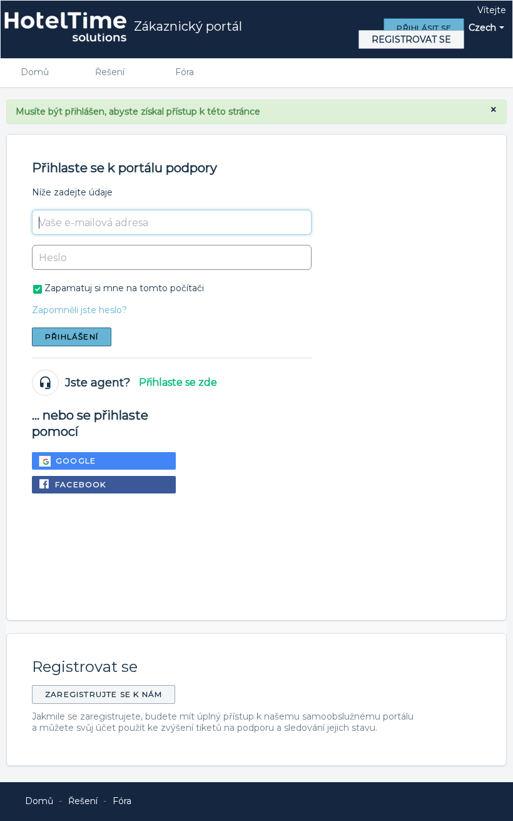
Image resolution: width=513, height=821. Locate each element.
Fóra (184, 72)
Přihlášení (71, 336)
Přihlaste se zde (178, 382)
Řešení (109, 72)
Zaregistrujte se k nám (103, 694)
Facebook (80, 484)
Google (76, 460)
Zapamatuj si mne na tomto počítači (124, 288)
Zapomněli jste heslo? (79, 310)
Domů (35, 72)
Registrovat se (411, 39)
